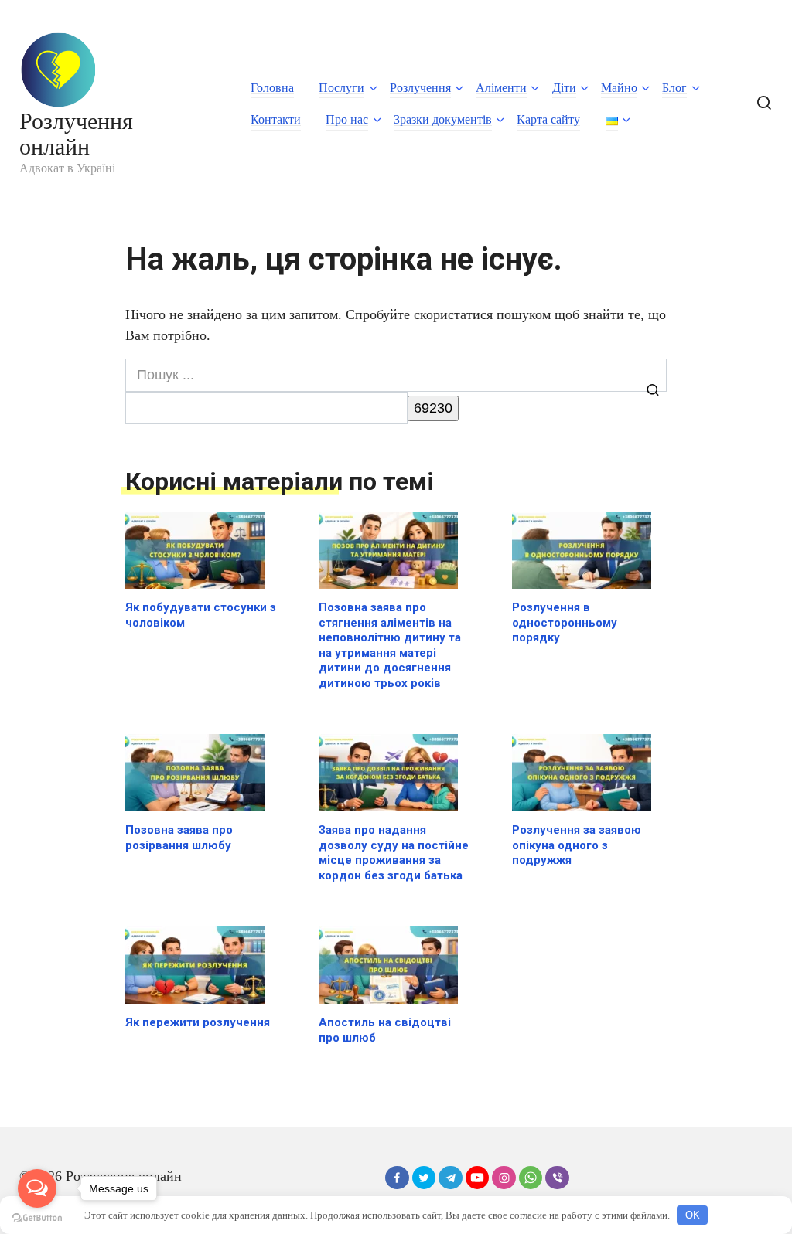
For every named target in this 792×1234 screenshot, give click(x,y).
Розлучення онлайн (76, 133)
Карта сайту (548, 119)
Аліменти (501, 87)
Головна (272, 87)
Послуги (341, 87)
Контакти (276, 119)
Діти (564, 87)
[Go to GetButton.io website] (37, 1218)
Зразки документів (443, 119)
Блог (674, 87)
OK (692, 1215)
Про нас (347, 119)
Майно (619, 87)
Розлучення (420, 87)
